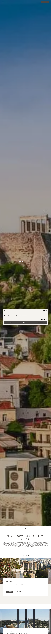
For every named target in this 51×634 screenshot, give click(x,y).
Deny (11, 322)
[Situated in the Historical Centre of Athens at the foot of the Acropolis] (25, 262)
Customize (25, 322)
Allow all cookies (40, 322)
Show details (43, 319)
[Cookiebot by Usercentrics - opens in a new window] (42, 310)
